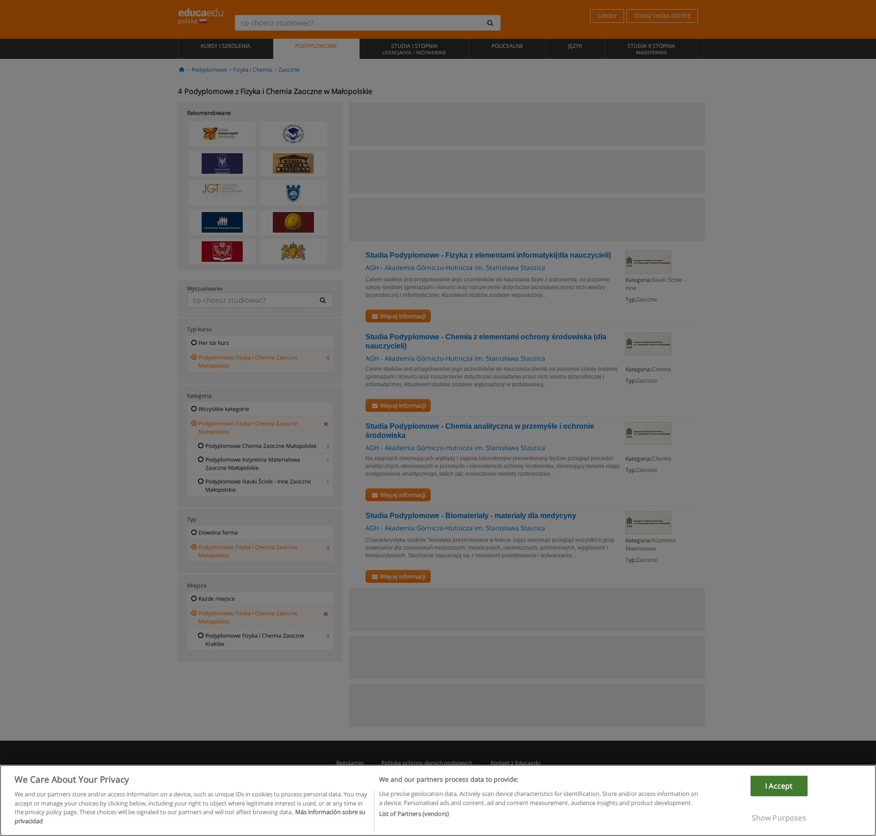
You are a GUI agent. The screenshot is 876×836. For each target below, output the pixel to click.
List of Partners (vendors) (414, 814)
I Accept (779, 786)
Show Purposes (779, 818)
